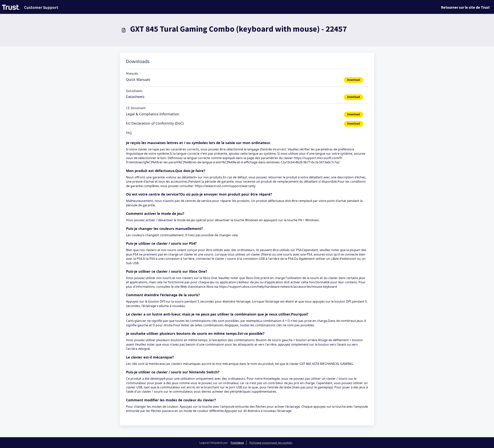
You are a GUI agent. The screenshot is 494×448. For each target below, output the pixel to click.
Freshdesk (237, 443)
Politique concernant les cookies (270, 443)
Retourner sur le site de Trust (465, 7)
